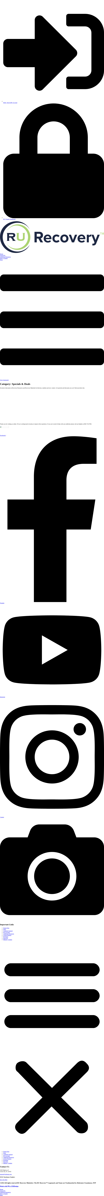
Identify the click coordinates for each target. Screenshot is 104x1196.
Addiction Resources (8, 934)
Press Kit (5, 938)
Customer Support (8, 931)
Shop (4, 929)
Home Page (6, 928)
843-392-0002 (3, 1180)
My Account (6, 932)
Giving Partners (7, 935)
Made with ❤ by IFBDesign (9, 1186)
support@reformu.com (6, 1174)
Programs (5, 936)
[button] (52, 1046)
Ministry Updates (7, 939)
